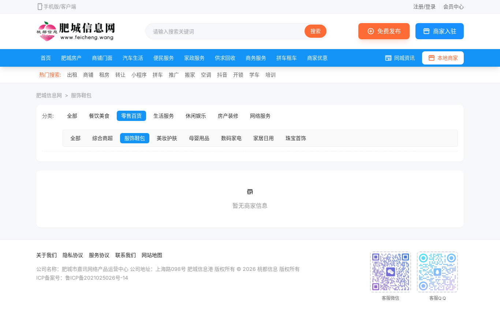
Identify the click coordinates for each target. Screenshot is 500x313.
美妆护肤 (167, 138)
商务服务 (256, 58)
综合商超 (102, 138)
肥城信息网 (49, 95)
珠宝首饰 (296, 138)
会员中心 (453, 6)
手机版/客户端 (60, 6)
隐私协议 (73, 255)
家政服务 (194, 58)
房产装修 (228, 116)
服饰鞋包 (81, 95)
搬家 (190, 74)
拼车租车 (286, 58)
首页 (46, 58)
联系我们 (125, 255)
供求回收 (225, 58)
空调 (206, 74)
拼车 (158, 74)
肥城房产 (71, 58)
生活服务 (163, 116)
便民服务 (163, 58)
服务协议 (99, 255)
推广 (174, 74)
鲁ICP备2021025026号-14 (96, 278)
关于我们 (46, 255)
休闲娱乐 (196, 116)
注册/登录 (424, 6)
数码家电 (231, 138)
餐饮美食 (99, 116)
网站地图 (152, 255)
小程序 (139, 74)
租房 (104, 74)
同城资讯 (400, 58)
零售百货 (131, 116)
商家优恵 (317, 58)
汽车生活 (133, 58)
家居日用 (263, 138)
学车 (254, 74)
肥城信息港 (200, 269)
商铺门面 (102, 58)
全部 (72, 116)
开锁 (238, 74)
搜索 (315, 31)
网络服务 (260, 116)
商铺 (88, 74)
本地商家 (443, 58)
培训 (270, 74)
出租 (72, 74)
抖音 (222, 74)
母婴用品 (199, 138)
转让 (120, 74)
